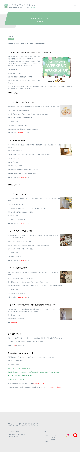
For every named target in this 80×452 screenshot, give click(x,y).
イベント (67, 5)
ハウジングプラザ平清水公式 (53, 387)
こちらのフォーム (22, 223)
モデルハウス (54, 435)
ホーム (45, 431)
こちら (14, 345)
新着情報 (46, 435)
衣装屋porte (14, 322)
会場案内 (59, 5)
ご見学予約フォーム (38, 383)
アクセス (53, 437)
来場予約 (53, 439)
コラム (45, 437)
